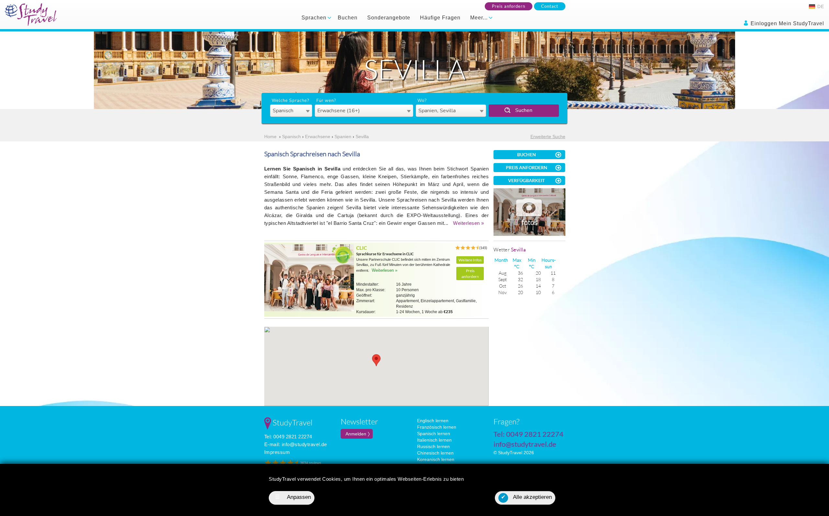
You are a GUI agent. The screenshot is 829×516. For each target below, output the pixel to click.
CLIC (361, 248)
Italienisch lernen (434, 440)
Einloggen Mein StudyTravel (786, 23)
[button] (376, 360)
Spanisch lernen (433, 433)
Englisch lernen (433, 420)
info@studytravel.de (304, 444)
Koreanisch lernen (435, 459)
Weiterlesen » (468, 223)
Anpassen (293, 497)
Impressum (277, 452)
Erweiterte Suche (547, 136)
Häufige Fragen (440, 17)
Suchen (523, 110)
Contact (549, 6)
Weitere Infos (470, 260)
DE (820, 6)
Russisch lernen (433, 446)
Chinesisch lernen (435, 453)
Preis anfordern (508, 6)
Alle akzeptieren (526, 497)
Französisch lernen (436, 427)
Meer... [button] (479, 17)
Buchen (348, 17)
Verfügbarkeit (526, 180)
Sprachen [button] (314, 17)
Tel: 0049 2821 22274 (288, 436)
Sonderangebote (388, 17)
